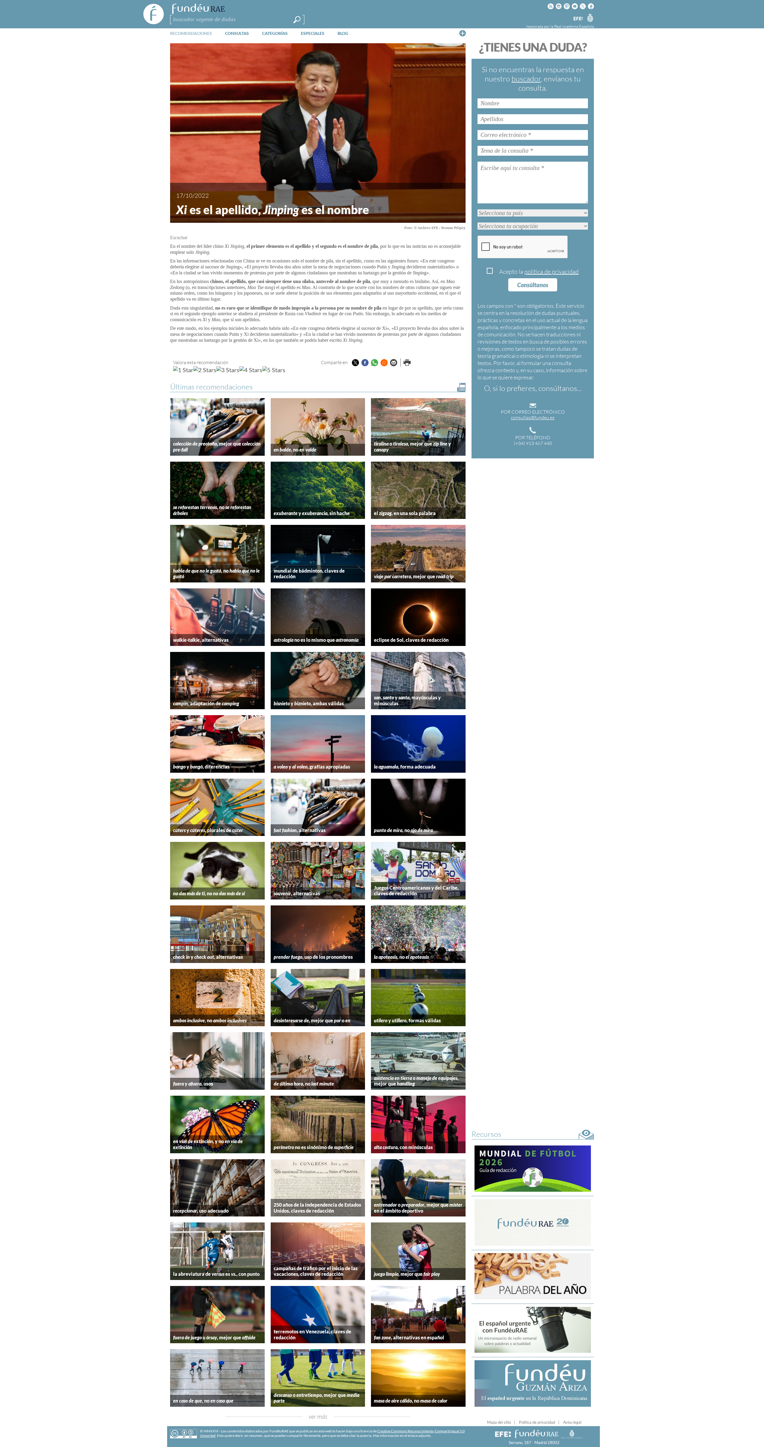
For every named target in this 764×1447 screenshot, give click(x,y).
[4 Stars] (250, 369)
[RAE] (590, 17)
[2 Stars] (204, 369)
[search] (297, 19)
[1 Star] (183, 369)
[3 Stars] (227, 369)
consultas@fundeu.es (532, 418)
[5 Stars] (273, 369)
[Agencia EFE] (577, 19)
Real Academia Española (574, 26)
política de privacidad (551, 271)
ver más (318, 1416)
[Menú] (462, 33)
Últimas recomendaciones (211, 386)
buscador (526, 78)
